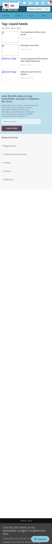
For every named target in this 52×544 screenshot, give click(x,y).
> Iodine (6, 162)
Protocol (18, 15)
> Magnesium (9, 145)
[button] (47, 9)
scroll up (25, 520)
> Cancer (6, 171)
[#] (9, 9)
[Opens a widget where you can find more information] (40, 539)
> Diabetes (7, 179)
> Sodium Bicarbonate (14, 154)
